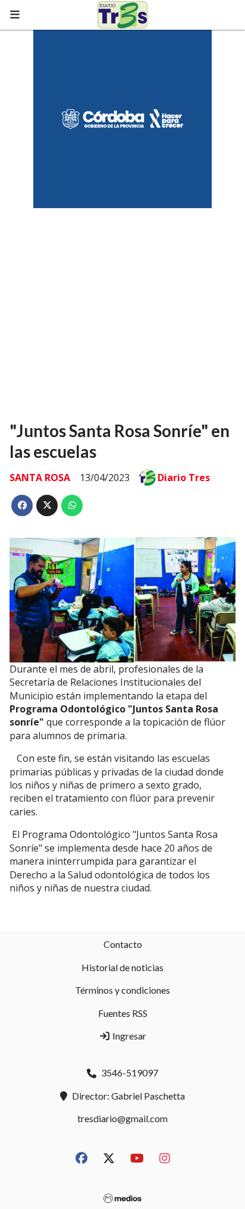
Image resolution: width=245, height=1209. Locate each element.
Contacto (122, 944)
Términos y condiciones (122, 990)
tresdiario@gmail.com (122, 1118)
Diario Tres (184, 477)
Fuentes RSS (122, 1013)
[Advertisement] (122, 303)
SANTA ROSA (40, 477)
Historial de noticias (122, 967)
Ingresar (128, 1035)
